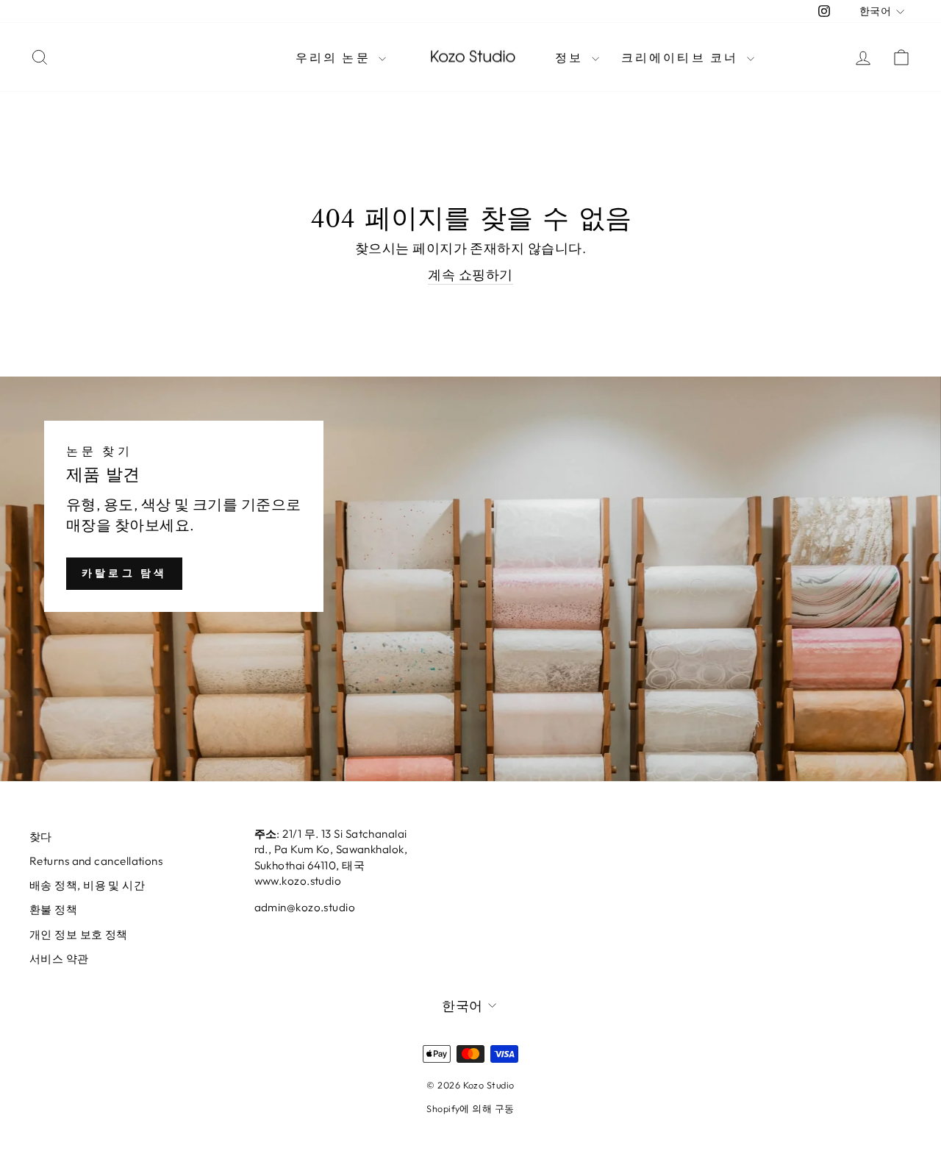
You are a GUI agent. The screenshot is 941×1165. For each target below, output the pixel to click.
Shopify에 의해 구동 (470, 1108)
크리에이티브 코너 (682, 57)
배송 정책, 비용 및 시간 (87, 885)
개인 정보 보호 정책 (78, 934)
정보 (571, 57)
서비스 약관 (59, 959)
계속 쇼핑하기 (470, 274)
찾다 (40, 837)
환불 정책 (53, 909)
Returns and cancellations (95, 861)
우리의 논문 (335, 57)
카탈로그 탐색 (124, 573)
